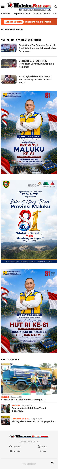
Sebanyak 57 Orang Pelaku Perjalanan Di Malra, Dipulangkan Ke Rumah (36, 63)
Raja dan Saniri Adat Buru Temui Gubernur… (29, 409)
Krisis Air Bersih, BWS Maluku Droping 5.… (23, 399)
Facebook (17, 446)
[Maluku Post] (29, 6)
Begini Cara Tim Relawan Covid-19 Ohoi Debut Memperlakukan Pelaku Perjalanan (37, 48)
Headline (5, 397)
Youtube (16, 451)
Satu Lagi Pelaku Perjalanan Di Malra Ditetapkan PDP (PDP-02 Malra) (35, 79)
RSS (44, 451)
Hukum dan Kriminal (21, 419)
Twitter (44, 446)
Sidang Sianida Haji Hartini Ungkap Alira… (34, 421)
